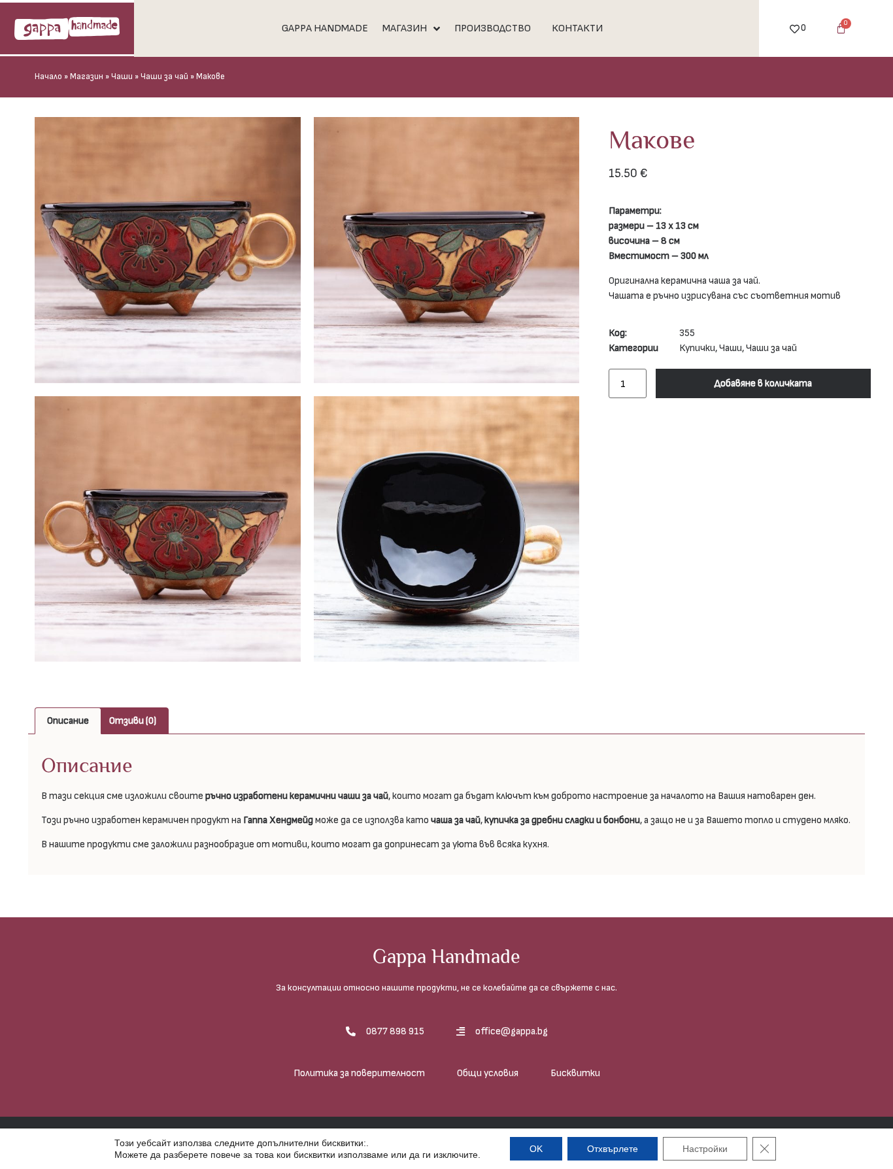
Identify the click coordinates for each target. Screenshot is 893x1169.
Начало (48, 77)
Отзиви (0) (132, 721)
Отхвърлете (612, 1149)
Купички (697, 348)
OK (536, 1149)
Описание (68, 721)
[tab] (68, 720)
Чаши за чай (164, 77)
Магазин (86, 77)
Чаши (122, 77)
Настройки (705, 1149)
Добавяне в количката (763, 383)
